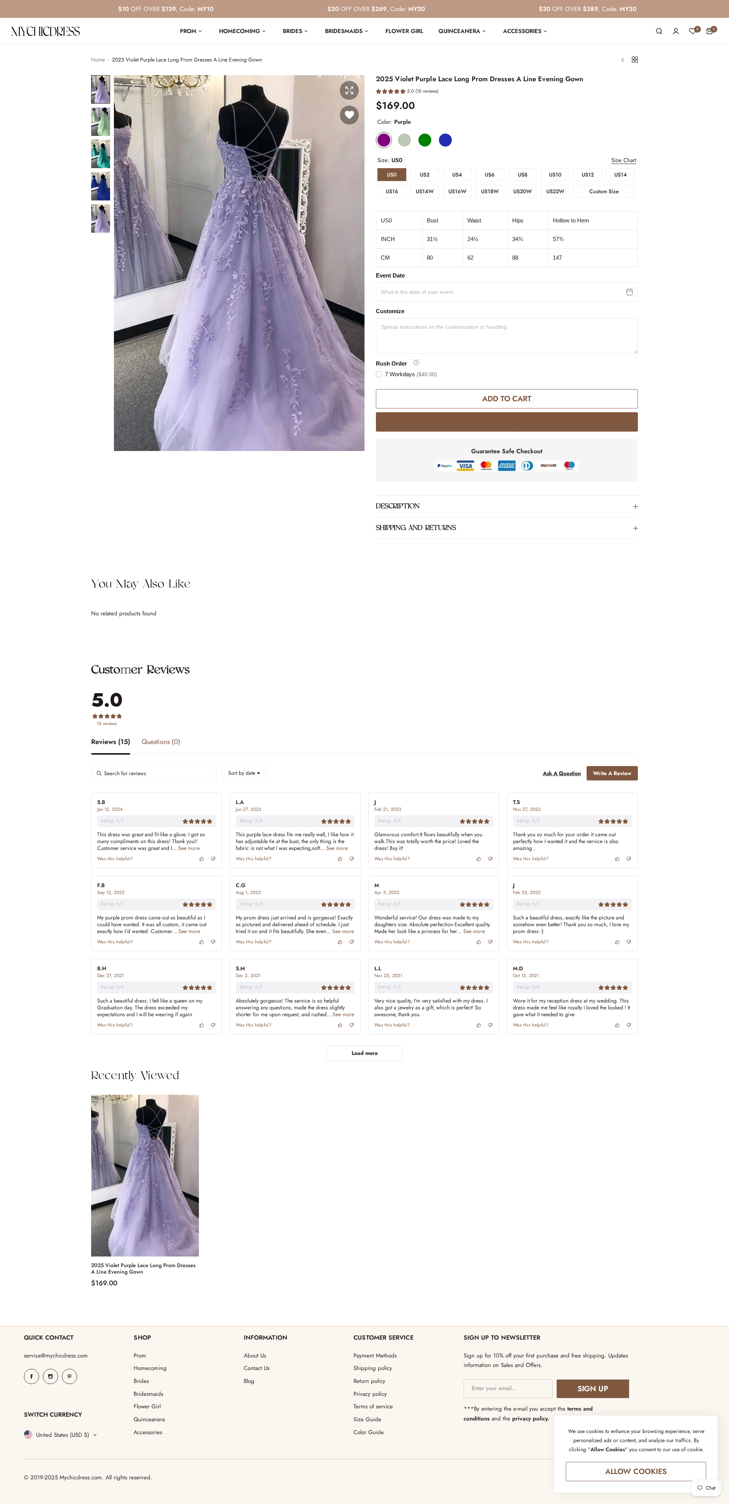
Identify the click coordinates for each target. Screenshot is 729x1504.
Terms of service (373, 1406)
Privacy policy (370, 1394)
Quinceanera (149, 1419)
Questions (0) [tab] (161, 742)
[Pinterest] (69, 1376)
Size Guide (367, 1419)
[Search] (659, 31)
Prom (140, 1355)
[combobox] (244, 773)
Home (98, 59)
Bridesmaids (148, 1394)
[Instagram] (50, 1376)
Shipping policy (372, 1368)
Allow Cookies (636, 1471)
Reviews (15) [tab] (110, 742)
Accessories (148, 1432)
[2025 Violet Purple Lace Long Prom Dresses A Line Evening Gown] (145, 1175)
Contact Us (257, 1368)
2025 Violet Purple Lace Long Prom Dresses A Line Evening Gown (143, 1268)
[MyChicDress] (45, 31)
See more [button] (188, 848)
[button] (407, 92)
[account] (675, 31)
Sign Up (593, 1388)
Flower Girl (147, 1406)
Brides (141, 1381)
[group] (239, 263)
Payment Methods (375, 1355)
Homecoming (150, 1368)
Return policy (369, 1381)
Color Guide (368, 1432)
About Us (255, 1355)
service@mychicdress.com (56, 1355)
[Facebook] (31, 1376)
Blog (249, 1381)
